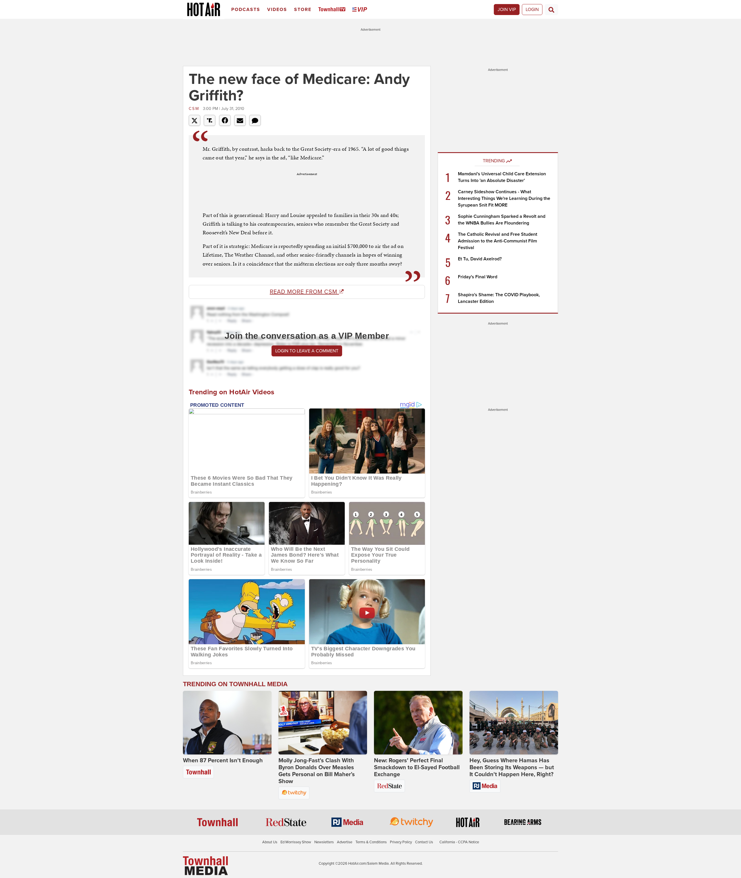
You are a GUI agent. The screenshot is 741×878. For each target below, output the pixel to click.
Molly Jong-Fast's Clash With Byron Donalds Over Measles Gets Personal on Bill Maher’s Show (316, 771)
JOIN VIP (507, 9)
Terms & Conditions (371, 842)
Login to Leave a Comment (306, 351)
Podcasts (245, 9)
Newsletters (324, 842)
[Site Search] (551, 9)
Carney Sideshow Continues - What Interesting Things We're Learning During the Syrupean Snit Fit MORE (504, 198)
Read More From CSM (304, 291)
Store (302, 9)
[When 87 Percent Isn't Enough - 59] (227, 722)
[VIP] (360, 9)
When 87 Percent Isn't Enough (223, 760)
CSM (195, 108)
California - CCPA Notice (459, 842)
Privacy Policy (401, 842)
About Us (269, 842)
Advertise (344, 842)
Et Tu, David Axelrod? (480, 259)
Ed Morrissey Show (295, 842)
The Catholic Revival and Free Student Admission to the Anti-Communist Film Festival (497, 241)
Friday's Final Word (477, 277)
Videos (277, 9)
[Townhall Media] (205, 865)
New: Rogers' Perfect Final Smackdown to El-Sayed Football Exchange (417, 767)
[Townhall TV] (333, 9)
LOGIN (532, 9)
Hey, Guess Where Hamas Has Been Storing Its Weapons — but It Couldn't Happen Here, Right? (511, 767)
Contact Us (424, 842)
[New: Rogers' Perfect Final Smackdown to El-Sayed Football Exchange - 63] (418, 722)
